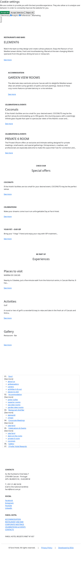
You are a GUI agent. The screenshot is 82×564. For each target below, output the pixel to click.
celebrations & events (17, 428)
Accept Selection (17, 12)
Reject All (29, 12)
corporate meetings (16, 420)
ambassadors (13, 384)
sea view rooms (14, 405)
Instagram (9, 503)
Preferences (25, 15)
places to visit (13, 392)
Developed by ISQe (66, 548)
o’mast (10, 418)
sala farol (11, 425)
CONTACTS (9, 529)
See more (8, 60)
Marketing (36, 15)
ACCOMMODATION (13, 519)
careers (11, 386)
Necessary (5, 15)
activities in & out (15, 389)
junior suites (13, 399)
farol (10, 376)
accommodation (15, 394)
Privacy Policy (46, 548)
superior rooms (14, 402)
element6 (11, 415)
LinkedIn (8, 508)
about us (11, 381)
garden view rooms (15, 407)
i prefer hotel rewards (17, 446)
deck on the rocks (15, 436)
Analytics (15, 15)
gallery (11, 444)
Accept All (5, 12)
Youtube (8, 505)
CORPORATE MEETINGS (14, 524)
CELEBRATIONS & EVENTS (15, 527)
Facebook (9, 500)
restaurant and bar (16, 410)
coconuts (11, 441)
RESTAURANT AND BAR (14, 522)
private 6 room (14, 438)
